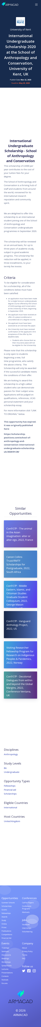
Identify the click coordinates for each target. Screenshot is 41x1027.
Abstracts (26, 912)
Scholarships (10, 793)
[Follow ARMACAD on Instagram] (34, 970)
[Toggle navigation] (36, 5)
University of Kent (20, 29)
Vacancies (26, 924)
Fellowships (9, 785)
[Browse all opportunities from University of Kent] (20, 21)
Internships (26, 928)
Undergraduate (11, 772)
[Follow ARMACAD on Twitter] (24, 970)
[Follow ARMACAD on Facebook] (29, 970)
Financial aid (10, 789)
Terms (24, 955)
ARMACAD (20, 1015)
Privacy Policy (27, 951)
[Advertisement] (20, 113)
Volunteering (27, 931)
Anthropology (11, 754)
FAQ (23, 958)
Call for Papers (28, 902)
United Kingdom (12, 821)
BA (5, 768)
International (10, 807)
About (24, 948)
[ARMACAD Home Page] (10, 4)
